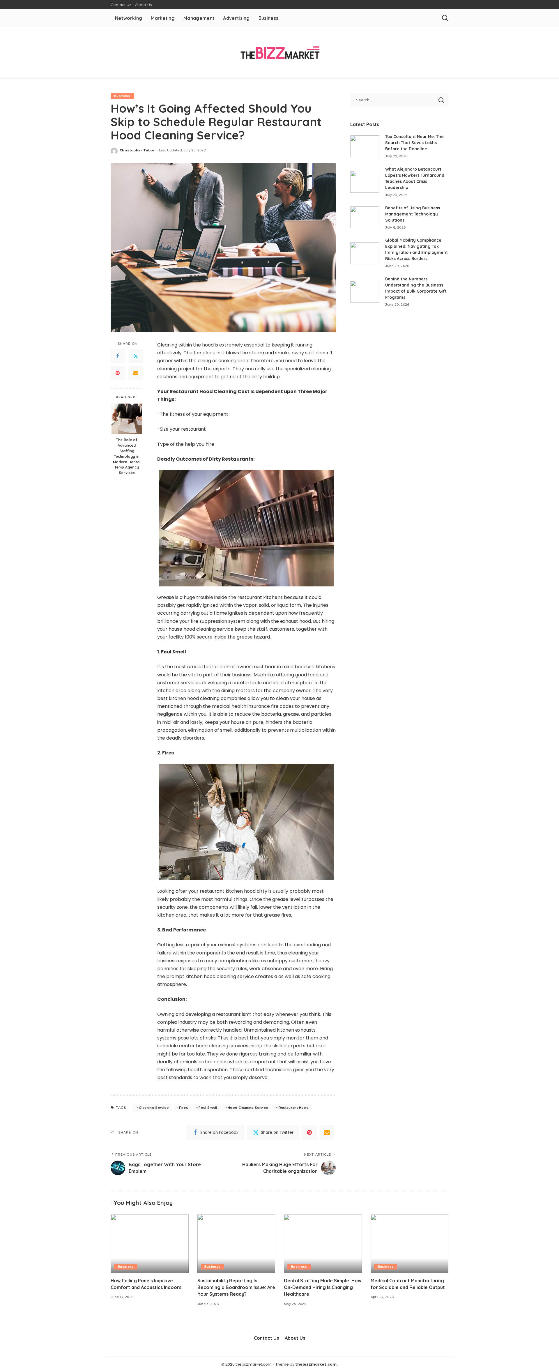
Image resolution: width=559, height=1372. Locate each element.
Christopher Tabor (137, 150)
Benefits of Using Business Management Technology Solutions (412, 214)
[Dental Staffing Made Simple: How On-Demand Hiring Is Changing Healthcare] (323, 1243)
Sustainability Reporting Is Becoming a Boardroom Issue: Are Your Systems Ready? (236, 1287)
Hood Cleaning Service (248, 1108)
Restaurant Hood (294, 1108)
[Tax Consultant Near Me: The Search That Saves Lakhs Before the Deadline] (364, 146)
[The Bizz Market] (279, 52)
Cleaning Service (154, 1108)
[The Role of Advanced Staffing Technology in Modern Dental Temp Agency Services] (127, 419)
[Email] (136, 373)
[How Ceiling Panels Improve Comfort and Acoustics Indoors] (150, 1243)
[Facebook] (118, 356)
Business (122, 96)
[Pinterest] (118, 373)
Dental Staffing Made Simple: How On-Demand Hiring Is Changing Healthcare (322, 1287)
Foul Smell (208, 1108)
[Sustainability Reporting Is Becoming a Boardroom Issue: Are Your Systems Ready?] (236, 1243)
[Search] (444, 18)
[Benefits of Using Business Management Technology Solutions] (364, 217)
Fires (183, 1108)
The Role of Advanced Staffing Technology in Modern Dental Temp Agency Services (126, 456)
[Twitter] (136, 356)
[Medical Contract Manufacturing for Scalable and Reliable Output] (410, 1243)
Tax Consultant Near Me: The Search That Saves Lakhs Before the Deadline (414, 142)
